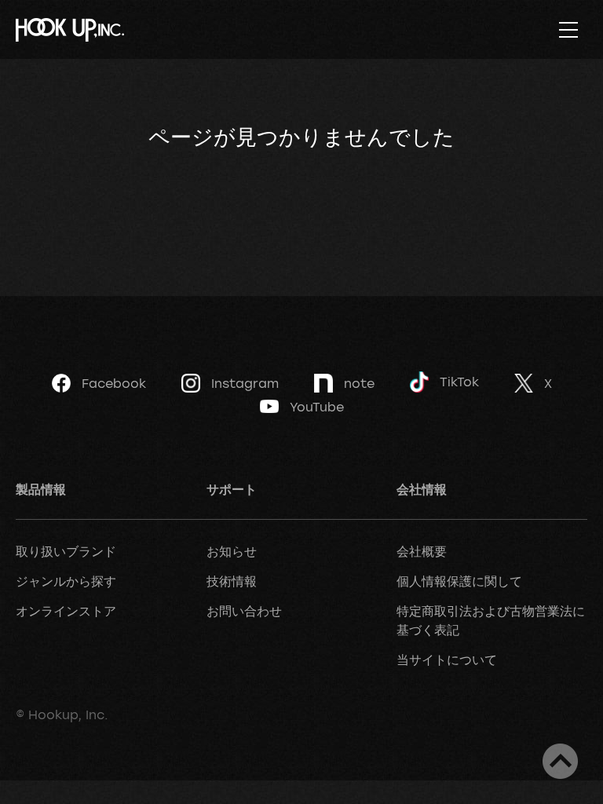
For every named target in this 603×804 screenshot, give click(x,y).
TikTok (459, 381)
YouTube (317, 406)
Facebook (114, 383)
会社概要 (422, 551)
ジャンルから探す (66, 581)
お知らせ (231, 551)
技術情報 (231, 581)
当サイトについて (447, 659)
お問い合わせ (244, 610)
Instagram (245, 383)
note (359, 383)
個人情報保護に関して (459, 581)
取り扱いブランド (66, 551)
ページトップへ (560, 761)
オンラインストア (66, 610)
